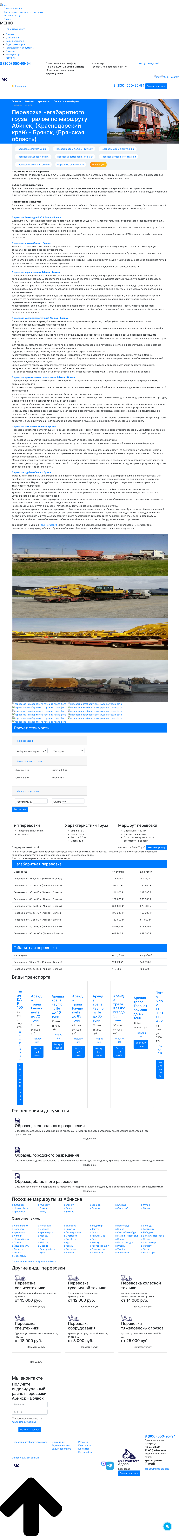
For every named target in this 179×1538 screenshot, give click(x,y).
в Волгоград (122, 1225)
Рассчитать (20, 809)
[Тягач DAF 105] (20, 986)
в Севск (68, 1208)
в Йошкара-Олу (20, 1245)
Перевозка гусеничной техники (118, 156)
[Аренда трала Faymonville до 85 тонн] (78, 988)
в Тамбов (120, 1249)
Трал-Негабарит (48, 524)
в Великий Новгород (152, 1235)
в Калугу (94, 1229)
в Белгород (70, 1225)
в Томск (16, 1252)
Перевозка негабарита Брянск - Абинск (34, 1261)
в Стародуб (121, 1208)
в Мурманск (70, 1235)
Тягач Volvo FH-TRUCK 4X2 (159, 1007)
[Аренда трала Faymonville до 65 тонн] (99, 988)
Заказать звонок (156, 86)
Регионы (10, 51)
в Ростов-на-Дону (99, 1245)
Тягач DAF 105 (20, 999)
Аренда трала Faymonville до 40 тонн (58, 1006)
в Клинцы (120, 1204)
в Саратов (17, 1249)
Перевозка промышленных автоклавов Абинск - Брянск (43, 377)
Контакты (11, 57)
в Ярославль (19, 1255)
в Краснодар (19, 1232)
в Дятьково (18, 1204)
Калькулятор (13, 54)
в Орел (93, 1239)
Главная (10, 34)
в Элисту (94, 1242)
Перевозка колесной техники (33, 164)
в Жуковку (44, 1204)
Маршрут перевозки (28, 791)
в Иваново (43, 1229)
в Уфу (67, 1242)
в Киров (119, 1229)
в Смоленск (70, 1249)
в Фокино (69, 1211)
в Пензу (119, 1239)
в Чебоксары (148, 1252)
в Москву (43, 1235)
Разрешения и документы (20, 47)
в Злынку (69, 1204)
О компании (12, 37)
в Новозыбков (20, 1208)
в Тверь (145, 1249)
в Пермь (145, 1239)
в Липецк (17, 1235)
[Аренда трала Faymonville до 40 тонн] (58, 988)
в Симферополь (72, 1232)
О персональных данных (25, 1457)
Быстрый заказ (20, 1084)
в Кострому (147, 1229)
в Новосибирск (20, 1239)
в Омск (42, 1239)
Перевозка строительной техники (74, 148)
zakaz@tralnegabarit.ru (149, 63)
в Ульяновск (96, 1252)
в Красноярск (45, 1232)
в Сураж (145, 1208)
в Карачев (95, 1204)
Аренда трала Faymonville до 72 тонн (36, 1008)
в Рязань (120, 1245)
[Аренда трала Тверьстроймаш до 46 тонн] (141, 989)
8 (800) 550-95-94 (15, 63)
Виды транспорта (15, 44)
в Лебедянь (147, 1232)
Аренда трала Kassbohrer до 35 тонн (119, 1008)
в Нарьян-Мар (97, 1235)
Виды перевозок (15, 41)
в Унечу (42, 1211)
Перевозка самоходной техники (75, 156)
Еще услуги (98, 164)
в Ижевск (69, 1252)
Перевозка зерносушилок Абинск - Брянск (36, 272)
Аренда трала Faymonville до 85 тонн (77, 1008)
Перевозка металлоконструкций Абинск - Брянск (40, 318)
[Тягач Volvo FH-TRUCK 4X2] (160, 987)
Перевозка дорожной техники (118, 148)
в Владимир (96, 1225)
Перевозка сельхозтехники (32, 148)
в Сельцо (95, 1208)
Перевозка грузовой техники (33, 156)
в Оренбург (70, 1239)
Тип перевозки (25, 740)
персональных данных (24, 1421)
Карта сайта (85, 1452)
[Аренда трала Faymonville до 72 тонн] (37, 988)
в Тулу (41, 1252)
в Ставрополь (97, 1249)
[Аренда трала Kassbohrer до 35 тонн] (119, 988)
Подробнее (20, 1046)
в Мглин (145, 1204)
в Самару (146, 1245)
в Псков (16, 1242)
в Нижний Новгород (126, 1235)
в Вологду (146, 1225)
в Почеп (42, 1208)
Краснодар (20, 86)
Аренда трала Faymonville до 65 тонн (98, 1008)
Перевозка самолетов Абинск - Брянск (34, 426)
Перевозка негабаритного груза (29, 1442)
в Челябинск (122, 1252)
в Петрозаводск (124, 1242)
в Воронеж (18, 1229)
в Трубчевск (18, 1211)
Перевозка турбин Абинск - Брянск (31, 472)
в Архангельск (20, 1225)
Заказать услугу (156, 847)
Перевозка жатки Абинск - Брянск (31, 243)
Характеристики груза (29, 761)
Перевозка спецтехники (70, 164)
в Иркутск (69, 1229)
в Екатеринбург (46, 1249)
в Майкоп (43, 1242)
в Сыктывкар (148, 1242)
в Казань (68, 1245)
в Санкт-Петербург (126, 1232)
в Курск (94, 1232)
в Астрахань (45, 1225)
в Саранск (43, 1245)
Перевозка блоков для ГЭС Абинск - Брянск (36, 217)
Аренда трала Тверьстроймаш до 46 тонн (140, 1008)
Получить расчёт (29, 1429)
